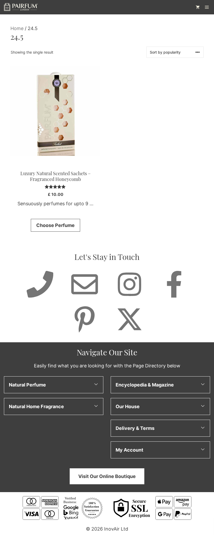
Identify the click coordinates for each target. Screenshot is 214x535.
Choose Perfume (55, 225)
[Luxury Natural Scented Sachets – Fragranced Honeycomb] (55, 111)
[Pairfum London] (21, 7)
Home (16, 28)
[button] (53, 384)
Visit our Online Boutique (107, 476)
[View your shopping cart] (197, 7)
